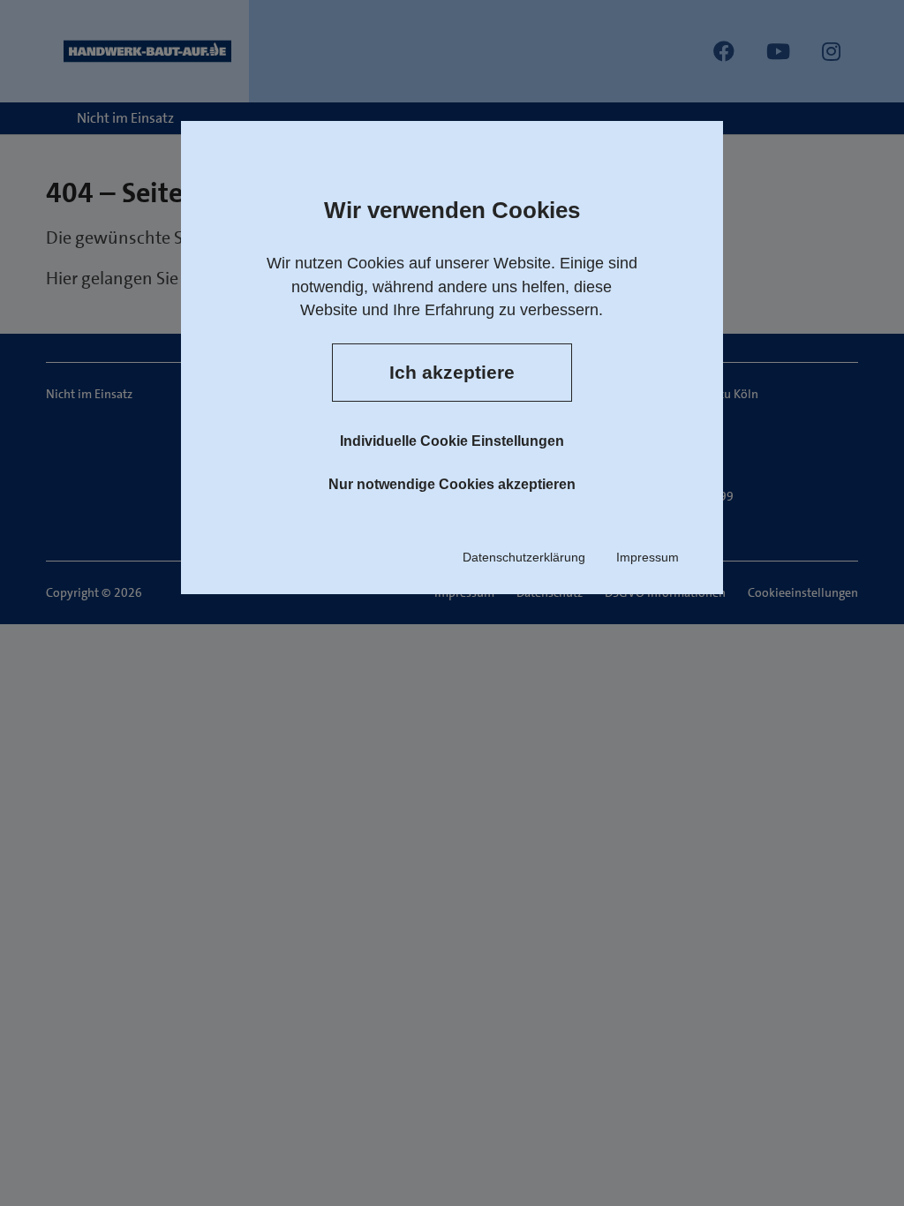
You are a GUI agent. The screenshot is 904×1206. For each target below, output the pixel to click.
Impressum (647, 557)
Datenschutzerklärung (524, 557)
